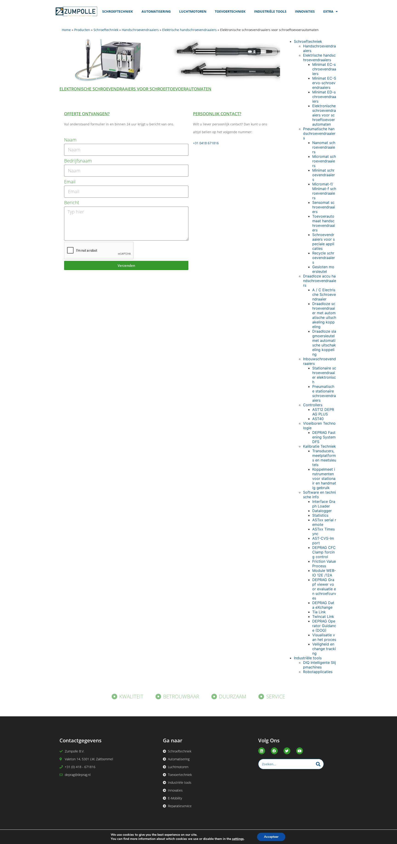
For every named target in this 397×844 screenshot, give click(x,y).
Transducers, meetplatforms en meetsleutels (324, 458)
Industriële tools (308, 658)
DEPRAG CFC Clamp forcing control (324, 552)
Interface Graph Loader (323, 503)
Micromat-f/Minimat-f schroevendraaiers (324, 191)
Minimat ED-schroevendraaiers (324, 97)
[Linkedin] (261, 750)
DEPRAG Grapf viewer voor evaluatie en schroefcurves (324, 588)
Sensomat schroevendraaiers (323, 207)
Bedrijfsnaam (78, 161)
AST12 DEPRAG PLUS (323, 411)
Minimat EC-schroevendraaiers (324, 69)
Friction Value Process (324, 563)
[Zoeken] (318, 764)
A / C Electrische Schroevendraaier (324, 294)
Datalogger (322, 510)
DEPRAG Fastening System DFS (324, 437)
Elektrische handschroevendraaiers (189, 30)
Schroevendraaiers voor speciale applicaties (323, 241)
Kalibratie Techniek (319, 446)
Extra (328, 11)
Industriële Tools (270, 11)
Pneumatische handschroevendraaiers (319, 133)
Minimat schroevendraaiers (323, 175)
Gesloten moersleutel (323, 269)
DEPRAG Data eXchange (323, 605)
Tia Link (319, 612)
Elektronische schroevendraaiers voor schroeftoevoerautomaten (324, 115)
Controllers (312, 405)
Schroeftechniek (117, 11)
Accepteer (271, 837)
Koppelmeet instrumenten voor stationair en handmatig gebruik (324, 478)
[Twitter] (287, 750)
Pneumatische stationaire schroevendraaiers (324, 393)
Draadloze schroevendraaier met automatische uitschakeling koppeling (324, 315)
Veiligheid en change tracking (324, 649)
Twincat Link (323, 616)
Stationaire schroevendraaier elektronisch (324, 375)
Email (70, 182)
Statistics (320, 515)
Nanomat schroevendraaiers (323, 147)
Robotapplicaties (317, 671)
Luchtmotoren (192, 11)
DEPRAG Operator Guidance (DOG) (324, 626)
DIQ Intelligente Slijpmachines (319, 664)
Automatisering (156, 11)
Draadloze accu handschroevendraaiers (319, 281)
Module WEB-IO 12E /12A (324, 572)
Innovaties (305, 11)
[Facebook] (274, 750)
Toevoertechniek (230, 11)
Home (66, 30)
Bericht (71, 202)
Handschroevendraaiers (140, 30)
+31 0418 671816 (206, 143)
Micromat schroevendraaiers (324, 161)
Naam (70, 140)
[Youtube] (299, 750)
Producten (82, 30)
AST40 (318, 418)
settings (238, 839)
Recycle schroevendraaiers (323, 258)
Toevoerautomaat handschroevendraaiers (323, 223)
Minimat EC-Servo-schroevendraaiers (324, 83)
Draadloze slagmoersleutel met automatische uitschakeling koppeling (324, 343)
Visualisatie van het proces (324, 637)
